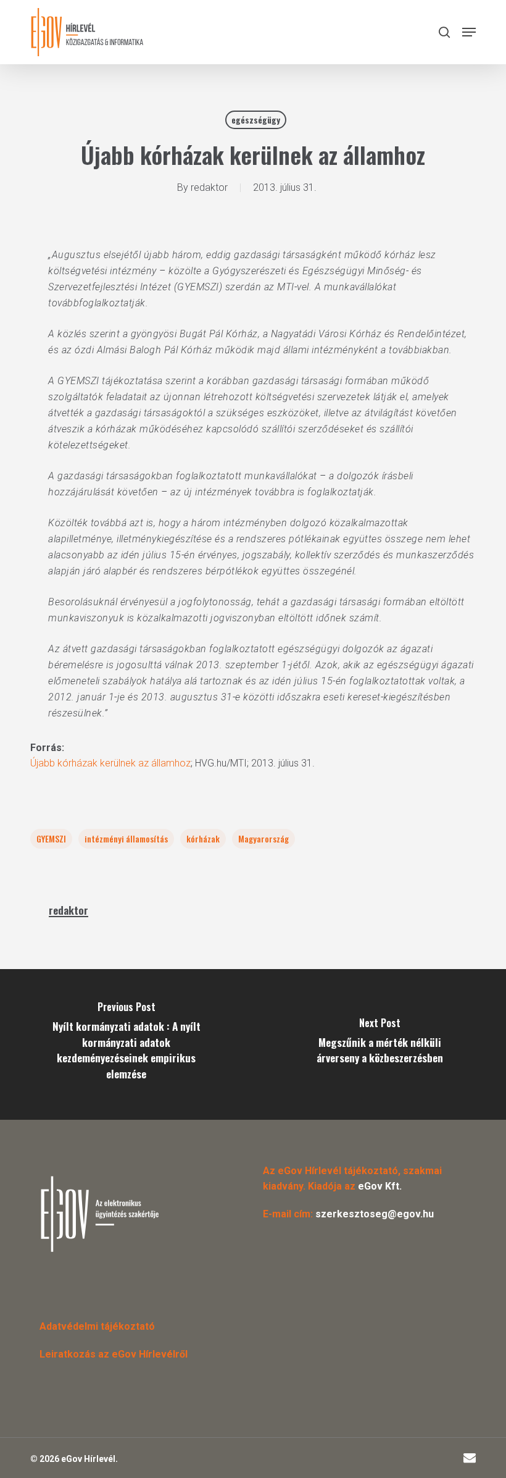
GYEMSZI (51, 838)
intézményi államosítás (126, 838)
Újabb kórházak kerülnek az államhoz (110, 763)
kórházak (203, 838)
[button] (469, 32)
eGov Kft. (380, 1186)
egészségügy (255, 119)
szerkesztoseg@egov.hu (374, 1214)
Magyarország (263, 838)
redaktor (209, 187)
